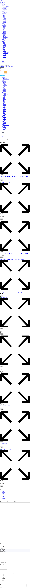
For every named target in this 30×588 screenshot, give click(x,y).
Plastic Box (4, 82)
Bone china (3, 39)
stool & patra (4, 36)
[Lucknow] (2, 565)
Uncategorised (3, 498)
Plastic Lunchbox (5, 78)
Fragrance (3, 48)
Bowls (4, 43)
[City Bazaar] (2, 0)
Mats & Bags (3, 118)
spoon (4, 98)
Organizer (3, 23)
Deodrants (4, 51)
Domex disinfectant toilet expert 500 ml (6, 215)
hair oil (4, 56)
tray (3, 29)
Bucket (4, 35)
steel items (4, 32)
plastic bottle (4, 21)
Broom (4, 17)
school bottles (4, 22)
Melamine (4, 45)
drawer (4, 96)
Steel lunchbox (5, 7)
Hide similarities (4, 571)
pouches (4, 120)
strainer (4, 100)
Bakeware (3, 11)
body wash (4, 54)
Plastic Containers (5, 9)
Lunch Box (3, 5)
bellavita (4, 49)
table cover (4, 38)
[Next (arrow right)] (1, 587)
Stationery (3, 80)
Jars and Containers (4, 8)
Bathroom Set (4, 110)
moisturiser (4, 57)
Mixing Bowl (4, 84)
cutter (3, 102)
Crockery (3, 41)
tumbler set (4, 114)
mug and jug (4, 34)
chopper (4, 28)
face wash (4, 55)
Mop (3, 14)
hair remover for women (6, 52)
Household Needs (4, 33)
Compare (1, 179)
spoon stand (4, 26)
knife (3, 30)
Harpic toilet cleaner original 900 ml (5, 367)
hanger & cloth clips (5, 37)
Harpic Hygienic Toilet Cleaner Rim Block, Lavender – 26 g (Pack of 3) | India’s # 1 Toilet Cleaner (15, 292)
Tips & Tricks (3, 497)
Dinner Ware (4, 31)
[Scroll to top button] (29, 585)
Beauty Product (3, 126)
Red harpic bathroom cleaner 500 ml (5, 443)
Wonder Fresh (4, 16)
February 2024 (3, 492)
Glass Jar (4, 10)
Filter (14, 501)
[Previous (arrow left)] (0, 587)
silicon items (4, 104)
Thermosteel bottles (5, 94)
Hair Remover (3, 124)
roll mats (4, 47)
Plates (4, 42)
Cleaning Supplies (4, 13)
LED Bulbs (4, 19)
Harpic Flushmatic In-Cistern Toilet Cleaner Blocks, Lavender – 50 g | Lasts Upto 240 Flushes (14, 253)
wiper (4, 86)
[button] (2, 174)
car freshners (4, 50)
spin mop (4, 15)
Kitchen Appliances (4, 90)
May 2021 (3, 493)
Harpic (4, 88)
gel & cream (4, 128)
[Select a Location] (2, 564)
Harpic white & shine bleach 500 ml (5, 405)
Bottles (2, 92)
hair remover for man (5, 53)
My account (3, 62)
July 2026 (3, 491)
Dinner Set (4, 44)
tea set (4, 27)
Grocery (3, 496)
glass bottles (4, 20)
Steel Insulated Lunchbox (6, 6)
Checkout (3, 61)
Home (2, 60)
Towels (4, 106)
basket (4, 24)
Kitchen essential (4, 25)
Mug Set (4, 40)
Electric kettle (4, 18)
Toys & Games (3, 4)
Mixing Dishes (5, 12)
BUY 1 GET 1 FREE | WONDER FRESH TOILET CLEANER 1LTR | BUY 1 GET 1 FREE (14, 176)
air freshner (4, 122)
